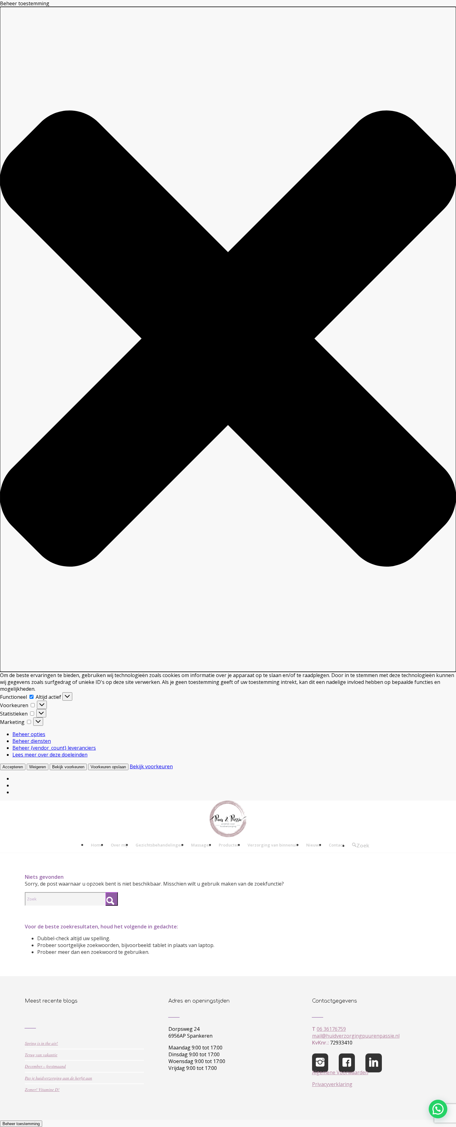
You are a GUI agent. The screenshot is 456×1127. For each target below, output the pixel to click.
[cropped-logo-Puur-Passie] (228, 819)
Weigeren (37, 767)
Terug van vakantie (41, 1054)
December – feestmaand (45, 1066)
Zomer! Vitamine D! (42, 1089)
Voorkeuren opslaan (108, 767)
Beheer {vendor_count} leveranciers (54, 747)
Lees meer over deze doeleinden (49, 754)
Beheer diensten (31, 741)
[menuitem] (97, 845)
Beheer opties (28, 734)
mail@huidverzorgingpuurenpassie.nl (356, 1035)
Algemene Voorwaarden (340, 1072)
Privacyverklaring (332, 1084)
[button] (228, 339)
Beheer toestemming (21, 1123)
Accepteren (12, 767)
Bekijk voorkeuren (68, 767)
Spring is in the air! (41, 1043)
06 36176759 (331, 1029)
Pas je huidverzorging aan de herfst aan (58, 1078)
